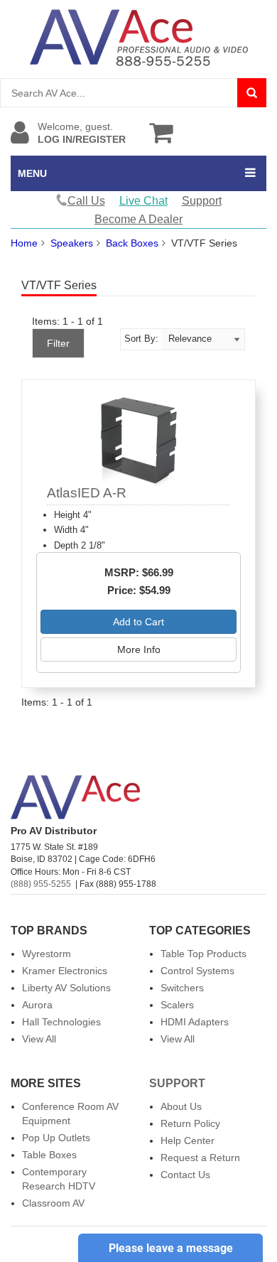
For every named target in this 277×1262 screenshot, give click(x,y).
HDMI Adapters (195, 1022)
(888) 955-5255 (41, 884)
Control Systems (197, 970)
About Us (181, 1106)
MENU (32, 173)
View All (39, 1039)
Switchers (182, 987)
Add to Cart (138, 621)
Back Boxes (132, 243)
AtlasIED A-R (86, 492)
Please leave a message (171, 1248)
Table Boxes (49, 1154)
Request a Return (200, 1157)
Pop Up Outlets (56, 1137)
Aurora (37, 1004)
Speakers (71, 243)
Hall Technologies (61, 1022)
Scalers (177, 1004)
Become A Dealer (138, 219)
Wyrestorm (46, 953)
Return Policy (190, 1123)
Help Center (187, 1140)
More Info (139, 649)
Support (202, 201)
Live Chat (143, 201)
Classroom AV (53, 1203)
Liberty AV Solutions (66, 987)
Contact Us (185, 1174)
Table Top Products (203, 953)
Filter (58, 343)
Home (24, 243)
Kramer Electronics (64, 970)
